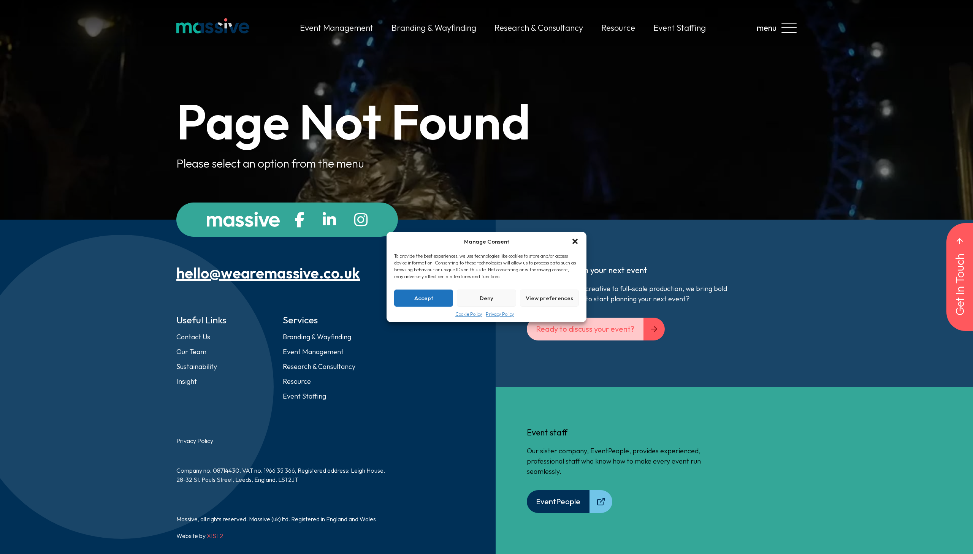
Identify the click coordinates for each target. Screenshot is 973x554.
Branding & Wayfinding (433, 27)
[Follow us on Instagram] (361, 219)
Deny (486, 298)
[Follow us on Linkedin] (329, 219)
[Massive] (212, 27)
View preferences (549, 298)
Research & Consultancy (538, 27)
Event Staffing (679, 27)
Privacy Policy (500, 314)
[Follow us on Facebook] (299, 219)
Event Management (336, 27)
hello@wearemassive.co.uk (268, 272)
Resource (618, 27)
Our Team (191, 351)
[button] (575, 241)
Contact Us (193, 336)
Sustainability (196, 366)
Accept (423, 298)
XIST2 (215, 536)
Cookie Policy (468, 314)
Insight (186, 381)
